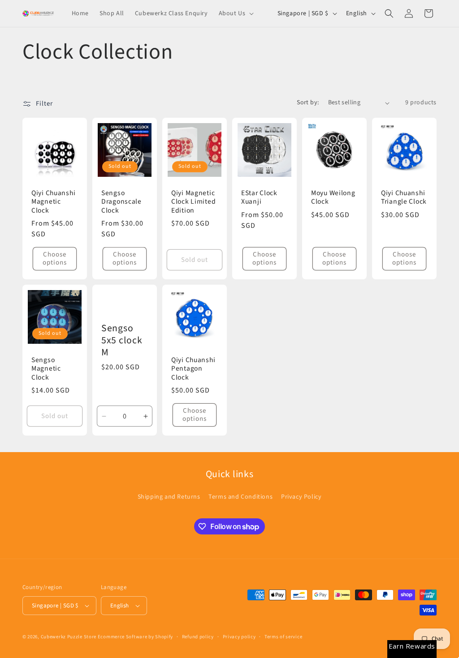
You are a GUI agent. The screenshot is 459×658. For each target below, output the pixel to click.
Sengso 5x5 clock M (121, 341)
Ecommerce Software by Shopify (135, 636)
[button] (235, 13)
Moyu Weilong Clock (333, 197)
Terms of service (283, 636)
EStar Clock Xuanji (259, 197)
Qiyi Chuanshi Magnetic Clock (53, 202)
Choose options (55, 258)
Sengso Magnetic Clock (46, 369)
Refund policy (198, 636)
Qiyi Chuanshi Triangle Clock (404, 197)
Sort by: (308, 102)
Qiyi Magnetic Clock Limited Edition (193, 202)
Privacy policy (239, 636)
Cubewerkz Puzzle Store (68, 636)
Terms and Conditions (240, 496)
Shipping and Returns (169, 496)
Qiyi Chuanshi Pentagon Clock (193, 369)
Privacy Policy (301, 496)
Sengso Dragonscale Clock (121, 202)
